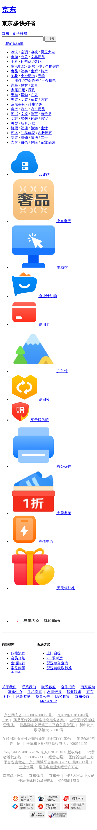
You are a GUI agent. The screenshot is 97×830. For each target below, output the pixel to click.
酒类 (24, 71)
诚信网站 (74, 798)
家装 (14, 85)
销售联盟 (74, 692)
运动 (24, 95)
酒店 (24, 128)
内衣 (44, 99)
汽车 (24, 109)
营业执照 (26, 767)
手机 (14, 62)
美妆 (14, 76)
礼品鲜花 (28, 133)
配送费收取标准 (59, 668)
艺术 (14, 133)
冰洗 (14, 52)
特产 (44, 71)
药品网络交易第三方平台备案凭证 (47, 725)
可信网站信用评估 (23, 798)
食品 (14, 71)
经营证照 (56, 757)
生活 (44, 128)
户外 (34, 95)
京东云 (55, 776)
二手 (44, 137)
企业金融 (48, 142)
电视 (34, 52)
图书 (14, 114)
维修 (24, 137)
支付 (14, 142)
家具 (34, 85)
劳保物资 (31, 81)
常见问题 (18, 668)
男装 (14, 99)
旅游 (34, 128)
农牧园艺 (45, 133)
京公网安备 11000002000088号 (28, 715)
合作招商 (68, 687)
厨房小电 (35, 66)
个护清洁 (28, 76)
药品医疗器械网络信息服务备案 (39, 720)
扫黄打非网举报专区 (74, 806)
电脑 (14, 57)
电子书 (46, 114)
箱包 (24, 118)
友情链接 (54, 692)
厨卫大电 (48, 52)
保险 (34, 142)
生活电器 (18, 66)
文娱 (24, 114)
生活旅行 (18, 663)
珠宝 (44, 118)
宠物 (41, 76)
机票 (14, 128)
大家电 (16, 673)
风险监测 (23, 696)
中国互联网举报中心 (23, 806)
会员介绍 (18, 658)
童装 (34, 99)
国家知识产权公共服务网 (57, 814)
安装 (14, 137)
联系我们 (29, 687)
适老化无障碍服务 (37, 814)
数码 (38, 62)
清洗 (34, 137)
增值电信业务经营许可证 (59, 767)
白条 (24, 142)
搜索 (50, 38)
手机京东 (35, 692)
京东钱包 (36, 776)
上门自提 (53, 653)
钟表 (34, 118)
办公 (24, 57)
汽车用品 (38, 109)
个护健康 (52, 66)
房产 (14, 109)
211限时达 (54, 658)
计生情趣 (35, 104)
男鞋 (14, 95)
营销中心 (15, 692)
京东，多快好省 (14, 33)
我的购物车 (14, 44)
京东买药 (18, 104)
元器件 (16, 81)
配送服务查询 (57, 663)
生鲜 (34, 71)
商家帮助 (88, 687)
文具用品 (38, 57)
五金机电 (49, 81)
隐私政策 (62, 696)
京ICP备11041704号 (73, 715)
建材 (24, 85)
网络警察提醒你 (48, 798)
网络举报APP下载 (48, 806)
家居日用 (18, 90)
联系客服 (48, 687)
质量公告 (43, 696)
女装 (24, 99)
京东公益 (82, 696)
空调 (24, 52)
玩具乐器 (28, 123)
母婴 (14, 123)
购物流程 (18, 653)
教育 (34, 114)
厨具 (31, 90)
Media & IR (48, 701)
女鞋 (14, 118)
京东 (9, 9)
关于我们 (9, 687)
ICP (5, 720)
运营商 (26, 62)
